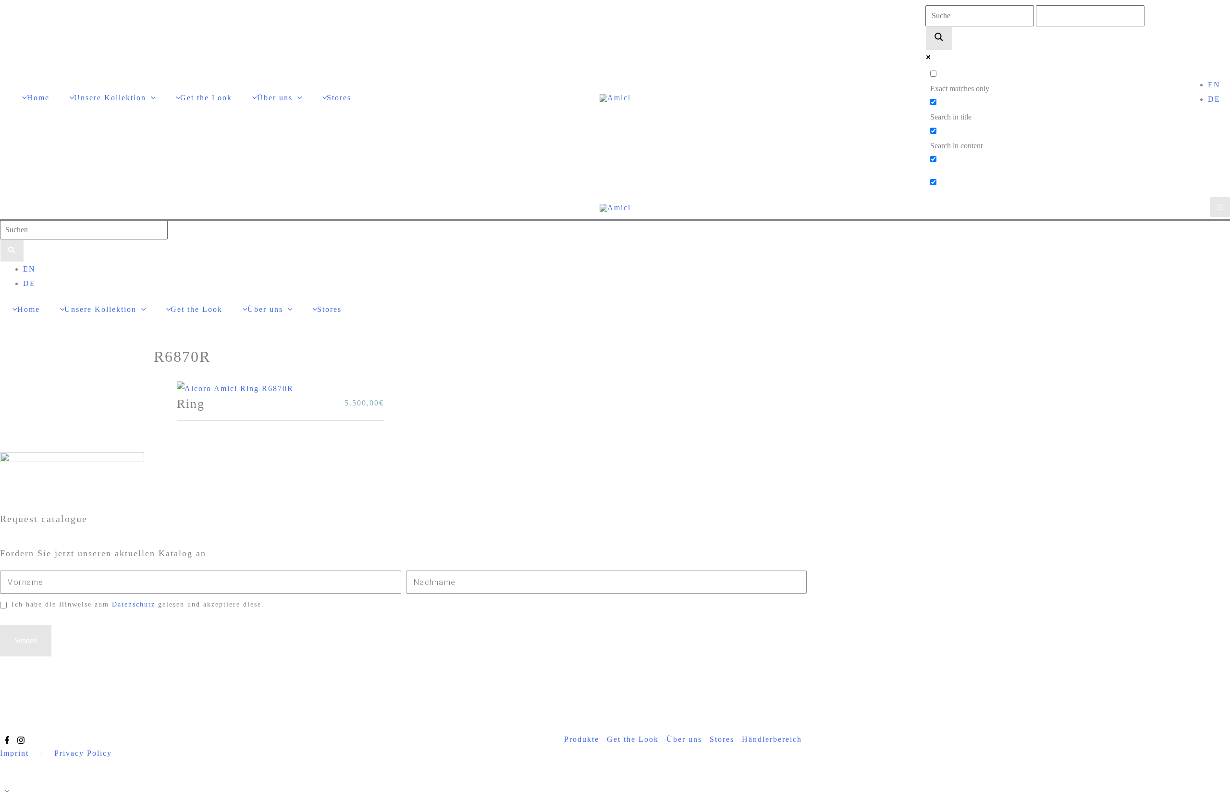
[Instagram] (21, 740)
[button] (151, 98)
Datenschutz (133, 604)
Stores (722, 739)
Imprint (14, 753)
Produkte (581, 739)
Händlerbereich (772, 739)
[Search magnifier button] (938, 38)
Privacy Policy (83, 753)
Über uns (684, 739)
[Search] (12, 250)
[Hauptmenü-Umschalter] (1220, 207)
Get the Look (633, 739)
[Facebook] (7, 740)
